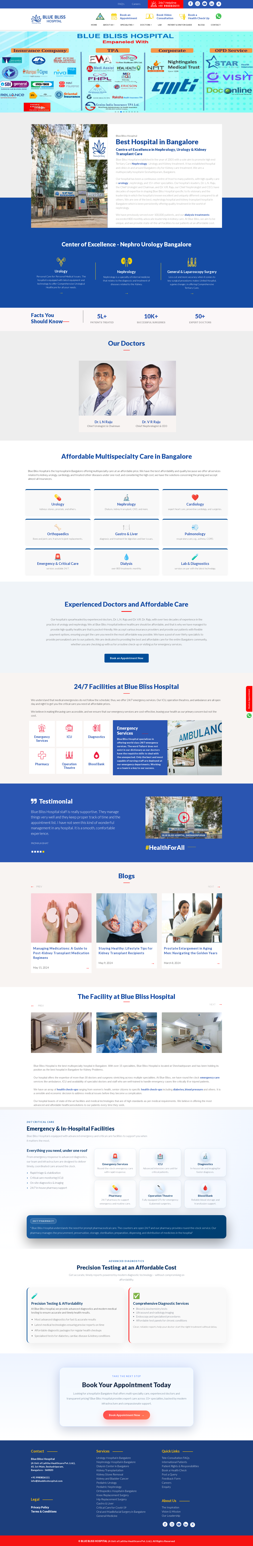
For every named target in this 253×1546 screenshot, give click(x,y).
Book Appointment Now (126, 1410)
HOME (94, 25)
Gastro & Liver (105, 1498)
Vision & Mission (171, 1506)
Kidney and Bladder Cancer (112, 1473)
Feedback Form (171, 1473)
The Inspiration (170, 1502)
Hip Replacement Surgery (111, 1494)
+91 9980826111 (40, 1472)
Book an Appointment (128, 16)
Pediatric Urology (106, 1478)
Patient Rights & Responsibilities (180, 1461)
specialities (126, 25)
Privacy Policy (40, 1502)
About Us (108, 25)
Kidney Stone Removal (109, 1469)
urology (123, 182)
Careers (136, 3)
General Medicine (106, 1511)
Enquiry (166, 1482)
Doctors (145, 25)
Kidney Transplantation (109, 1465)
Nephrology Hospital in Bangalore (116, 1457)
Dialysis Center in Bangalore (112, 1461)
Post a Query (169, 1469)
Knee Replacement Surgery (112, 1490)
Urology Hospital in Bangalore (113, 1453)
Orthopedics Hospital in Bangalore (116, 1486)
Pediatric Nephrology (109, 1482)
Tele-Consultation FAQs (175, 1453)
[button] (246, 74)
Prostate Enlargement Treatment (125, 948)
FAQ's (121, 3)
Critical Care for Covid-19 (111, 1502)
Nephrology (139, 163)
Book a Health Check (174, 1465)
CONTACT (216, 25)
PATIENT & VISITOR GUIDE (180, 25)
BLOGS (201, 25)
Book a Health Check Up (198, 16)
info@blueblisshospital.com (46, 1476)
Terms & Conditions (44, 1506)
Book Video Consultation (165, 16)
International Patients (174, 1457)
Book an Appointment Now (126, 658)
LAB (160, 25)
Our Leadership (171, 1511)
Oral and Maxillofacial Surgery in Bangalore (121, 1507)
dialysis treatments (197, 214)
